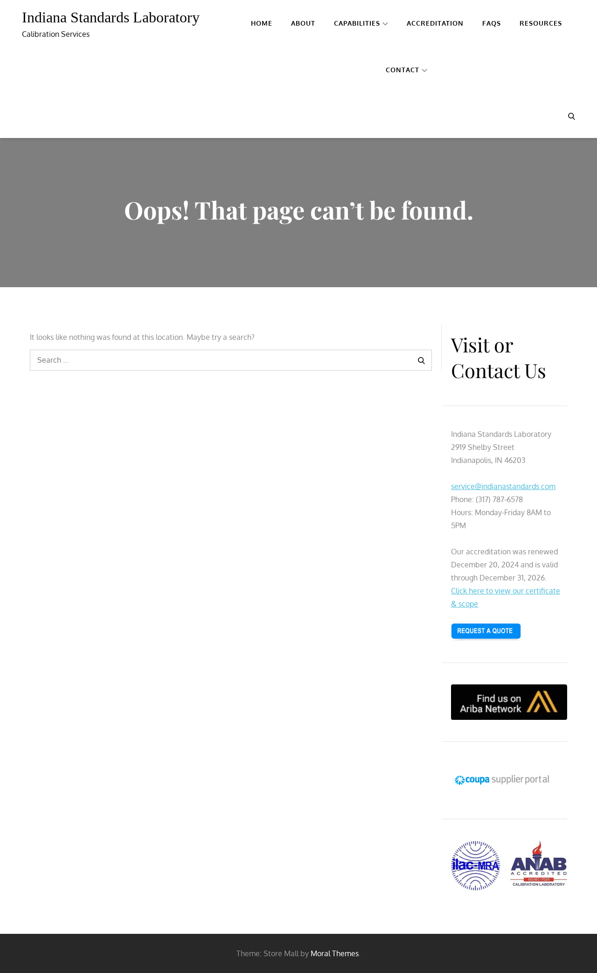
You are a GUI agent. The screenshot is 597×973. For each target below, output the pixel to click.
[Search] (421, 360)
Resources (541, 23)
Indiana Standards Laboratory (111, 17)
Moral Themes (335, 953)
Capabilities (357, 23)
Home (261, 23)
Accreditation (435, 23)
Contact (402, 70)
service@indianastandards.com (503, 486)
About (303, 23)
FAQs (491, 23)
